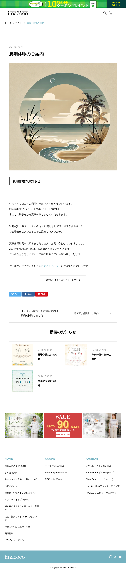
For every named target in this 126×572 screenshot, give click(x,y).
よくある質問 (11, 472)
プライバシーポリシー (15, 540)
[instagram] (110, 556)
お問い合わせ (11, 486)
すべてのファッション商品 (98, 466)
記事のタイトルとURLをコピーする (63, 279)
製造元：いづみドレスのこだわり (21, 493)
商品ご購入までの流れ (15, 466)
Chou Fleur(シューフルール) (99, 479)
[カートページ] (110, 13)
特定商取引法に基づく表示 (17, 526)
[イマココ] (18, 13)
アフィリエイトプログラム (17, 499)
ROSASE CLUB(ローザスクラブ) (101, 493)
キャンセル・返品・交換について (21, 479)
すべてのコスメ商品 (54, 466)
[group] (63, 4)
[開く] (119, 13)
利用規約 (9, 533)
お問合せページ (49, 266)
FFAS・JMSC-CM (54, 479)
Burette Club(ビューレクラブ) (100, 472)
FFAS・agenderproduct (56, 472)
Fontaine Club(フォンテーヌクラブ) (103, 486)
